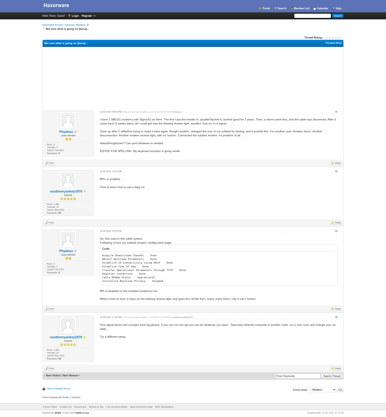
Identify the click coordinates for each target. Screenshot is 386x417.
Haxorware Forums (52, 25)
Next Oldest (53, 375)
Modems (80, 25)
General (69, 25)
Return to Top (96, 407)
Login (75, 15)
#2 (336, 171)
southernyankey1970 (66, 191)
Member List (301, 8)
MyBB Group (82, 413)
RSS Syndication (164, 407)
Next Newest (70, 375)
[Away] (84, 191)
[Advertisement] (193, 77)
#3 (336, 231)
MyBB (58, 413)
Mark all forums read (141, 407)
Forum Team (50, 407)
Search (282, 8)
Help (338, 8)
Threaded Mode (333, 43)
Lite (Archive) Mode (116, 407)
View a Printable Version (58, 388)
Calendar (322, 8)
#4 (336, 317)
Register (87, 15)
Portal (266, 8)
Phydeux (66, 131)
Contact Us (66, 407)
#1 (336, 112)
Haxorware (80, 407)
